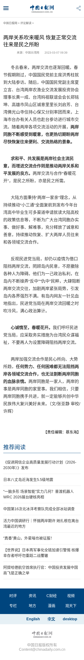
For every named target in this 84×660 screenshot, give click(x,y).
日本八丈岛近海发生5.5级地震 (28, 480)
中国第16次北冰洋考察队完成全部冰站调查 (39, 509)
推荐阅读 (14, 447)
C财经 (51, 596)
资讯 (32, 596)
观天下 (71, 606)
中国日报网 (10, 23)
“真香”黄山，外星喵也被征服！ (28, 538)
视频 (71, 596)
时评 (13, 596)
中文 (51, 619)
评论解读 (26, 23)
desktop (70, 619)
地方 (32, 606)
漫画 (51, 606)
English (33, 619)
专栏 (13, 606)
